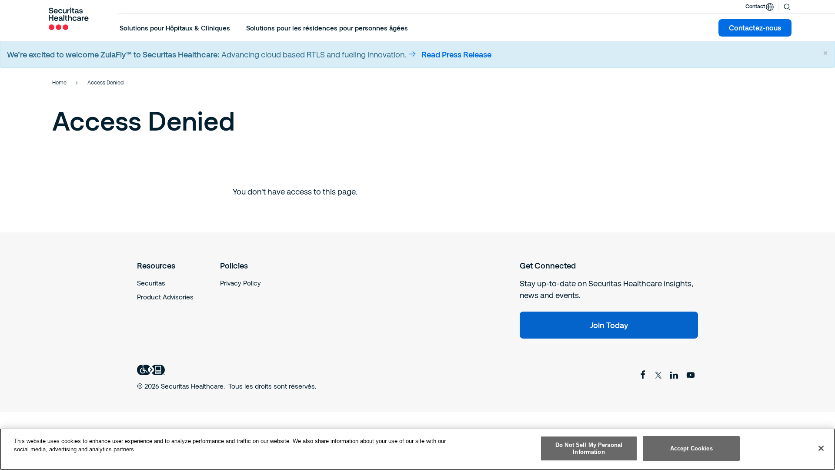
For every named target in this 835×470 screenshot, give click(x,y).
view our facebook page (643, 374)
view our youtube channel (691, 375)
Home (59, 82)
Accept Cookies (691, 448)
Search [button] (787, 6)
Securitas (151, 283)
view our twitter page (659, 375)
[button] (174, 28)
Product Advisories (165, 297)
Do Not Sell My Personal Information (588, 448)
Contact (755, 6)
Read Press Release (456, 54)
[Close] (821, 448)
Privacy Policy (240, 283)
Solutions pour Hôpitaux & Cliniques (175, 28)
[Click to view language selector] (769, 7)
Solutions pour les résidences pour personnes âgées (327, 28)
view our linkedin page (675, 375)
